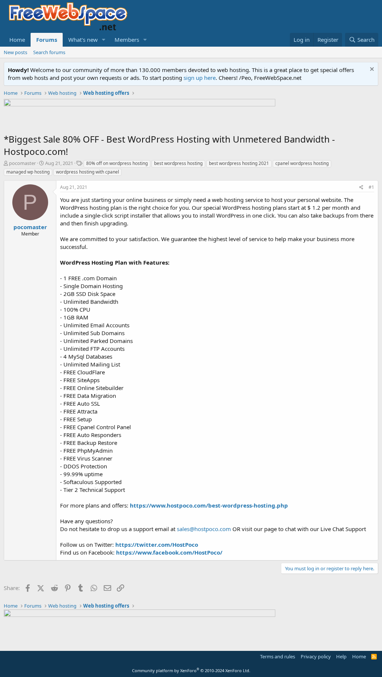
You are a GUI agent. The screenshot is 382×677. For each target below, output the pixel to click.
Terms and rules (277, 656)
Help (341, 656)
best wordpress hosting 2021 (239, 163)
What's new (83, 39)
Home (17, 39)
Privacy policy (316, 656)
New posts (15, 52)
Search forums (49, 52)
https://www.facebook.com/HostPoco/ (169, 552)
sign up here (200, 77)
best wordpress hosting (178, 163)
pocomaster (22, 163)
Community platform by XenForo (191, 670)
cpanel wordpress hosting (302, 163)
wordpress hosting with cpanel (87, 172)
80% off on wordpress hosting (117, 163)
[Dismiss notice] (371, 70)
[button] (103, 40)
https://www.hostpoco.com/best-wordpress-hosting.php (209, 505)
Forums (46, 39)
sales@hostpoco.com (204, 529)
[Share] (361, 187)
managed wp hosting (28, 172)
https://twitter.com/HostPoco (156, 544)
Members (127, 39)
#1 (371, 187)
